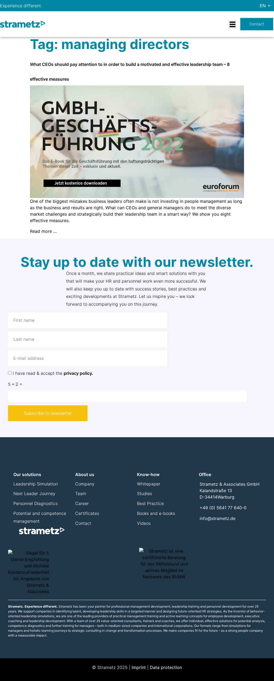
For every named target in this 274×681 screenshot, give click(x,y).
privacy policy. (78, 373)
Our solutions (27, 474)
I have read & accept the (53, 373)
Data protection (166, 667)
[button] (232, 24)
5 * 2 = (15, 384)
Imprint (139, 667)
